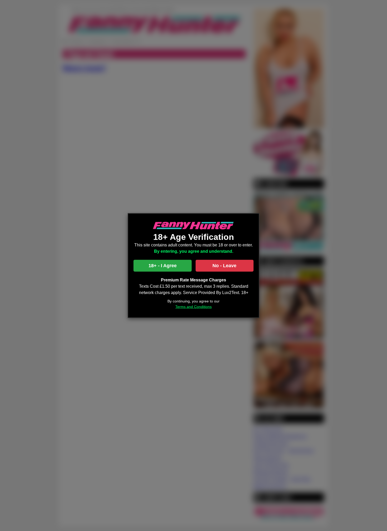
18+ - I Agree (162, 265)
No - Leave (224, 265)
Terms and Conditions (193, 307)
